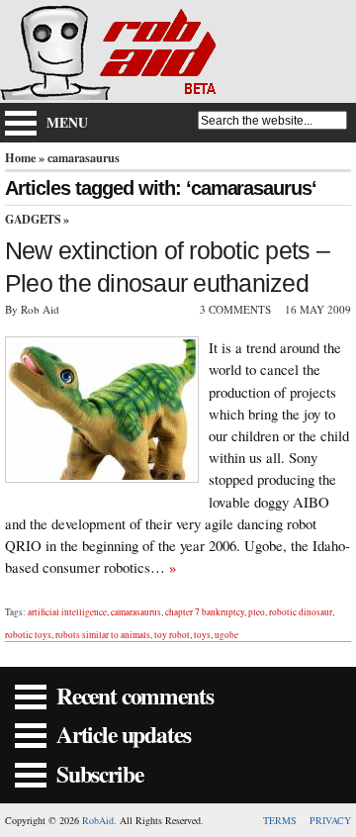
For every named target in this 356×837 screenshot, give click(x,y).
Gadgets (32, 219)
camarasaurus (136, 611)
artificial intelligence (67, 611)
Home (20, 157)
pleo (256, 611)
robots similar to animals (102, 634)
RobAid (98, 820)
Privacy (330, 820)
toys (202, 634)
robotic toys (28, 634)
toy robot (172, 634)
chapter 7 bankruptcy (204, 611)
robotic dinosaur (300, 611)
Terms (280, 820)
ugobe (226, 634)
